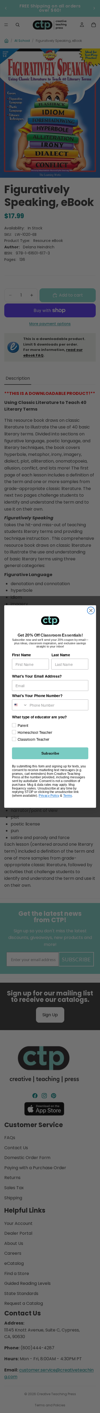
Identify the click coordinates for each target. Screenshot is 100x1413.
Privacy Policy (49, 795)
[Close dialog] (90, 610)
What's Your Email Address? (37, 676)
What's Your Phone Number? (37, 695)
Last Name (60, 655)
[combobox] (19, 705)
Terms (67, 795)
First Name (21, 655)
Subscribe (50, 753)
